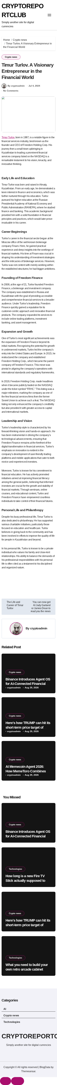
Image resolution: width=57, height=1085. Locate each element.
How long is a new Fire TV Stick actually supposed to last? (25, 880)
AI (4, 1009)
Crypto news (11, 57)
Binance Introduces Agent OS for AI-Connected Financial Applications (28, 683)
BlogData (45, 1067)
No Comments (10, 90)
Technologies (15, 869)
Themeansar (28, 1071)
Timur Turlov (8, 137)
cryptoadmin (38, 628)
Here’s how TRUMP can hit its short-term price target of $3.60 (28, 727)
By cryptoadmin (16, 85)
